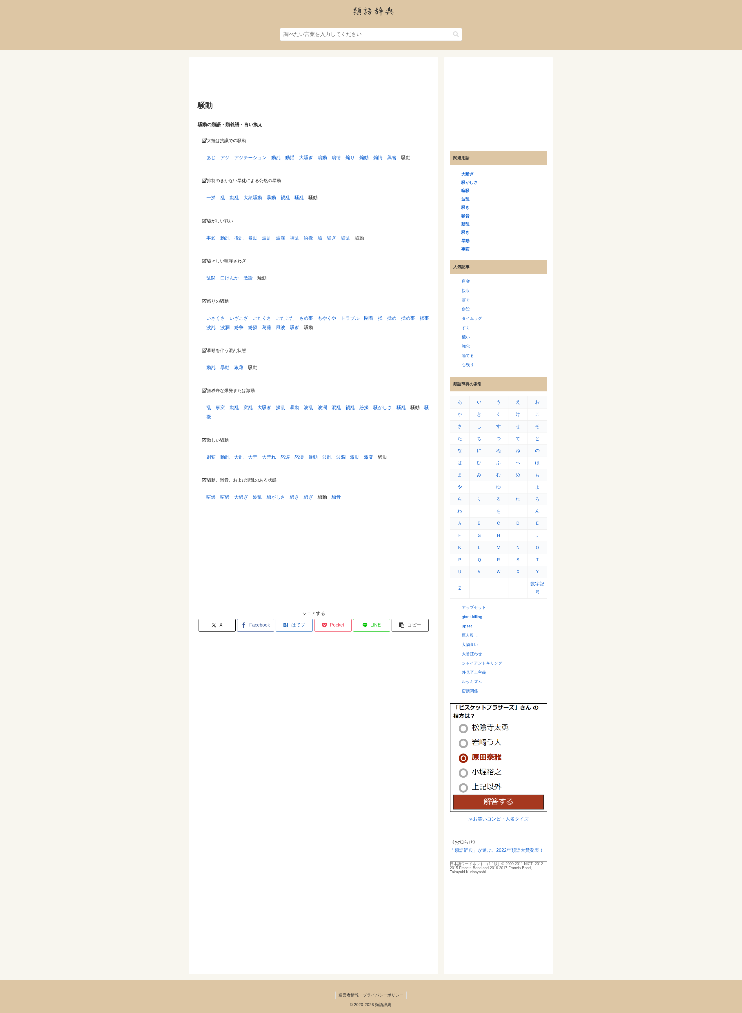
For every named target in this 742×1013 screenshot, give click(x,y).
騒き (294, 497)
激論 (248, 277)
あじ (211, 157)
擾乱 (238, 237)
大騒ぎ (306, 157)
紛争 (238, 327)
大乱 (238, 457)
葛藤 (266, 327)
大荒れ (269, 457)
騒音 (336, 497)
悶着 (368, 318)
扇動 (322, 157)
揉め (392, 318)
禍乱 (285, 197)
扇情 (336, 157)
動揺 (289, 157)
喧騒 (225, 497)
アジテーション (250, 157)
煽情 (378, 157)
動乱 (276, 157)
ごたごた (285, 318)
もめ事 (306, 318)
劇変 (211, 457)
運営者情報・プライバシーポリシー (371, 995)
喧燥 (211, 497)
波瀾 (280, 237)
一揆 (211, 197)
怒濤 (299, 457)
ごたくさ (262, 318)
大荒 (252, 457)
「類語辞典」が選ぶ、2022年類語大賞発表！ (497, 850)
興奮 (392, 157)
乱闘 (211, 277)
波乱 (266, 237)
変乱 (248, 407)
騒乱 (299, 197)
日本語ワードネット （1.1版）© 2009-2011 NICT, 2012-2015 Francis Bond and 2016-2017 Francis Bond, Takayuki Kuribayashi (497, 868)
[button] (456, 34)
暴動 (271, 197)
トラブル (350, 318)
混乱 (336, 407)
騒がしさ (382, 407)
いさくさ (215, 318)
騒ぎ (331, 237)
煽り (350, 157)
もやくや (327, 318)
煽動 (364, 157)
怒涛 (285, 457)
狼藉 (238, 367)
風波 (280, 327)
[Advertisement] (314, 81)
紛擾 (308, 237)
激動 (354, 457)
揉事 (424, 318)
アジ (225, 157)
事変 (211, 237)
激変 (368, 457)
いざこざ (239, 318)
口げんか (229, 277)
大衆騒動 (252, 197)
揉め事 (408, 318)
